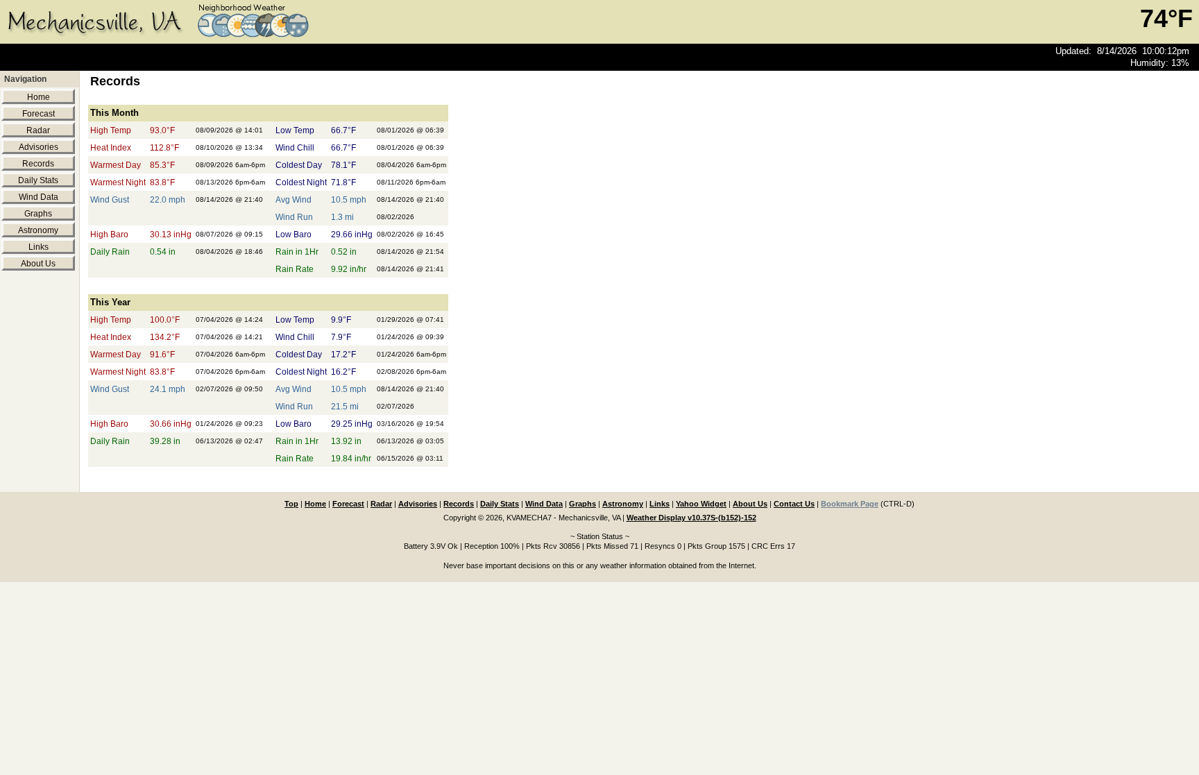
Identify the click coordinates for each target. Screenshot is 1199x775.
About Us (38, 264)
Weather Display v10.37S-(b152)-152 (691, 517)
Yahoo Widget (701, 504)
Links (38, 247)
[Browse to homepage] (162, 39)
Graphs (38, 214)
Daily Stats (38, 180)
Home (38, 97)
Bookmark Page (849, 504)
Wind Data (38, 197)
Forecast (38, 114)
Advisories (38, 147)
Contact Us (794, 504)
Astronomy (38, 230)
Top (291, 504)
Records (38, 164)
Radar (38, 130)
